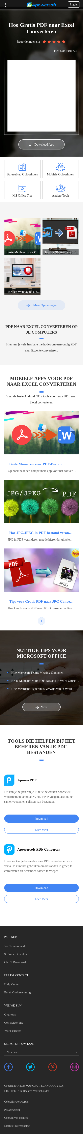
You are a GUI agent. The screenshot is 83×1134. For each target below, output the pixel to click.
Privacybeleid (12, 1109)
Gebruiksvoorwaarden (16, 1101)
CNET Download (15, 962)
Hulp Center (12, 984)
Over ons (10, 1014)
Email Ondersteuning (17, 992)
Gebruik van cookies (16, 1117)
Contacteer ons (13, 1022)
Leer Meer (41, 829)
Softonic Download (16, 954)
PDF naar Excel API (65, 50)
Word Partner (12, 1030)
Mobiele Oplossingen (60, 174)
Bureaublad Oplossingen (22, 174)
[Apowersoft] (41, 4)
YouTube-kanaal (14, 946)
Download (41, 818)
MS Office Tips (22, 195)
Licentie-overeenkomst (17, 1125)
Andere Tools (60, 195)
